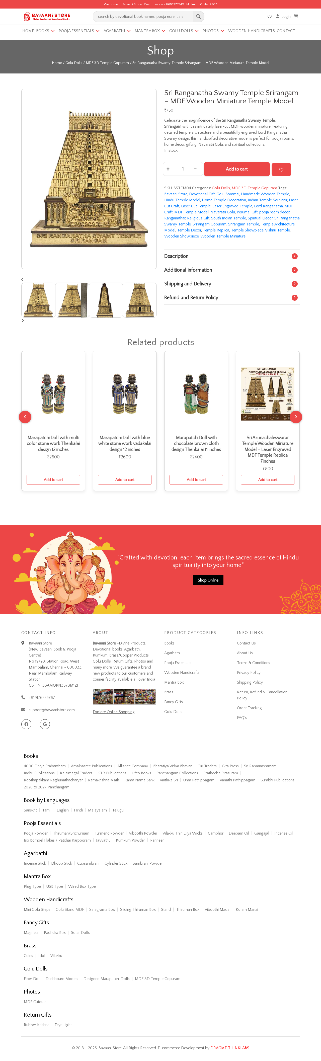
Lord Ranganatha (268, 206)
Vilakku (56, 955)
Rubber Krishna (36, 1025)
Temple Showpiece (247, 230)
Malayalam (97, 810)
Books (42, 31)
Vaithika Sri (169, 780)
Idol (41, 955)
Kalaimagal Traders (76, 773)
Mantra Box (147, 31)
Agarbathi (114, 31)
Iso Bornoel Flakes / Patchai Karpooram (57, 840)
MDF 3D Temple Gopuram (107, 63)
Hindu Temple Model (182, 200)
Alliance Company (132, 766)
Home (28, 31)
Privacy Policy (249, 672)
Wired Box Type (82, 886)
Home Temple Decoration (224, 200)
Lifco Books (141, 773)
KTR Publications (112, 773)
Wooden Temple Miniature (223, 236)
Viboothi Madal (217, 909)
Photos (211, 31)
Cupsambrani (88, 863)
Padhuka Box (55, 932)
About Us (245, 653)
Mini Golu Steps (37, 909)
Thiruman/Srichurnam (71, 833)
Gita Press (230, 766)
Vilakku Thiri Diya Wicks (183, 833)
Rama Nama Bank (139, 780)
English (63, 810)
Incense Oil (283, 833)
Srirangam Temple (243, 224)
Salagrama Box (102, 909)
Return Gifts (38, 1015)
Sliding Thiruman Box (138, 909)
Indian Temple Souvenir (267, 200)
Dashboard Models (62, 978)
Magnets (31, 932)
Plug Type (32, 886)
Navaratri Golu (222, 212)
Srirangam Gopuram (209, 224)
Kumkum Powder (130, 840)
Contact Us (246, 643)
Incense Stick (35, 863)
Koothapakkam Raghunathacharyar (53, 780)
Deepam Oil (239, 833)
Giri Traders (207, 766)
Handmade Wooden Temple (265, 194)
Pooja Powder (36, 833)
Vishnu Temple (277, 230)
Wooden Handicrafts (251, 31)
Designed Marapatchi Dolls (107, 978)
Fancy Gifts (173, 702)
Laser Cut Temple (196, 206)
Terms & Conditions (253, 663)
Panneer (157, 840)
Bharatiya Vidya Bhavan (172, 766)
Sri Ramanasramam (260, 766)
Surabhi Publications (277, 780)
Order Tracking (249, 708)
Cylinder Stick (116, 863)
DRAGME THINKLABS (229, 1048)
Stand (166, 909)
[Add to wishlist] (281, 169)
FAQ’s (242, 717)
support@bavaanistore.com (52, 710)
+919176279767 (42, 697)
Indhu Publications (39, 773)
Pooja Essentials (76, 31)
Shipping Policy (250, 682)
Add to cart (237, 169)
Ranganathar (174, 218)
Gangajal (261, 833)
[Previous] (25, 417)
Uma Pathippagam (198, 780)
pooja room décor (274, 212)
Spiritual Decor (260, 218)
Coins (28, 955)
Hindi (78, 810)
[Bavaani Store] (46, 15)
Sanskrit (30, 810)
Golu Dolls (181, 31)
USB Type (54, 886)
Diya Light (63, 1025)
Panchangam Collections (177, 773)
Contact (286, 31)
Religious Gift (198, 218)
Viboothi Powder (143, 833)
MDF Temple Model (191, 212)
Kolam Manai (247, 909)
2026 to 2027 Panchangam (46, 787)
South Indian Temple (228, 218)
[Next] (296, 417)
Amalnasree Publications (91, 766)
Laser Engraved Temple (232, 206)
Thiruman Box (187, 909)
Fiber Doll (32, 978)
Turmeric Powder (109, 833)
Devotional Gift (202, 194)
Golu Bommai (227, 194)
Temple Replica (216, 230)
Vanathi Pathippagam (237, 780)
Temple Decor (189, 230)
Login (286, 16)
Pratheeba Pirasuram (220, 773)
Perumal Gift (247, 212)
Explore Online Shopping (114, 712)
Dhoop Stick (61, 863)
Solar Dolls (80, 932)
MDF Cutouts (35, 1002)
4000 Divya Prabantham (45, 766)
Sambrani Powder (148, 863)
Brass (168, 692)
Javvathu (103, 840)
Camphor (215, 833)
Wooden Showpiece (181, 236)
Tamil (46, 810)
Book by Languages (47, 800)
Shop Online (208, 580)
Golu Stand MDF (70, 909)
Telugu (118, 810)
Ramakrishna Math (103, 780)
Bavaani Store (175, 194)
